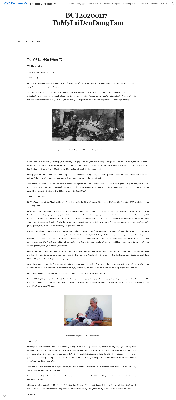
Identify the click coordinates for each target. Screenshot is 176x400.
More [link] (163, 3)
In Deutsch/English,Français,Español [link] (119, 3)
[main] (88, 18)
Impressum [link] (93, 3)
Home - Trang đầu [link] (77, 3)
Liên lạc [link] (154, 3)
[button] (173, 4)
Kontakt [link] (144, 3)
